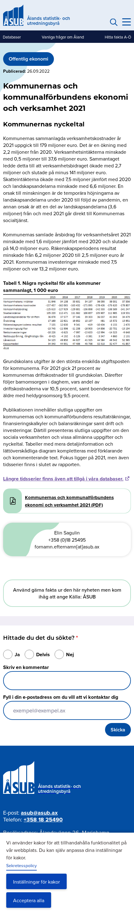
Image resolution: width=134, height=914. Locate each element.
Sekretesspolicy (21, 865)
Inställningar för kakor (36, 881)
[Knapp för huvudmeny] (126, 22)
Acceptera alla (28, 900)
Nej (70, 654)
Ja (17, 654)
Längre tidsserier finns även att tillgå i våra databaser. (63, 478)
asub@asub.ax (39, 813)
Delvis (43, 654)
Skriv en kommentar (26, 667)
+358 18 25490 (43, 820)
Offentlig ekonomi (28, 58)
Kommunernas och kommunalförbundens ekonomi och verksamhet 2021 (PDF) (69, 501)
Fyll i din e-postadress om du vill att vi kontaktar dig (60, 697)
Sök (112, 22)
